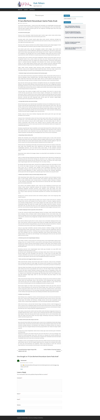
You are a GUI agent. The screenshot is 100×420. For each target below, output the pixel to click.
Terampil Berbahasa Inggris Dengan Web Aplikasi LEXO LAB (27, 350)
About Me (20, 9)
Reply (21, 369)
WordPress (41, 417)
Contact (26, 9)
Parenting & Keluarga (22, 18)
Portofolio (32, 9)
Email (18, 399)
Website (19, 405)
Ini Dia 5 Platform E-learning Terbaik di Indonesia (52, 350)
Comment (19, 378)
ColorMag (35, 417)
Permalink (31, 362)
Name (18, 393)
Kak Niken (39, 3)
